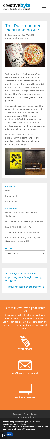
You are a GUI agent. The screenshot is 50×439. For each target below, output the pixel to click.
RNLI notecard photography (18, 226)
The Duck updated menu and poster (22, 232)
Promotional (11, 38)
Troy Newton (14, 35)
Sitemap (17, 414)
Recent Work (24, 38)
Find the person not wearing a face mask (24, 221)
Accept (8, 434)
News (7, 190)
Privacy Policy (30, 414)
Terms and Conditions (25, 417)
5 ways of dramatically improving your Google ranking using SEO (23, 277)
